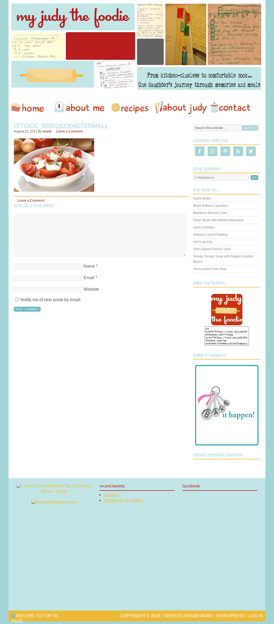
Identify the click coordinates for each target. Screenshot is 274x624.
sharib (47, 131)
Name (89, 266)
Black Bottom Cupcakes (210, 206)
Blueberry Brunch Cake (210, 213)
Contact (230, 108)
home (30, 108)
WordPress (230, 616)
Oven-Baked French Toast (212, 249)
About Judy (180, 108)
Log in (256, 616)
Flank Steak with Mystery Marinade (218, 220)
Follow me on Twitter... (125, 500)
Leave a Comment (69, 131)
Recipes (130, 108)
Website (91, 289)
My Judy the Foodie (137, 47)
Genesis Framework (188, 616)
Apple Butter (202, 198)
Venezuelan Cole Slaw (209, 269)
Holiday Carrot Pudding (210, 235)
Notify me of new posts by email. (50, 299)
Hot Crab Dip (202, 242)
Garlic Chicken (204, 227)
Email (88, 277)
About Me (80, 108)
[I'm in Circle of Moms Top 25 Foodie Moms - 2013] (54, 491)
